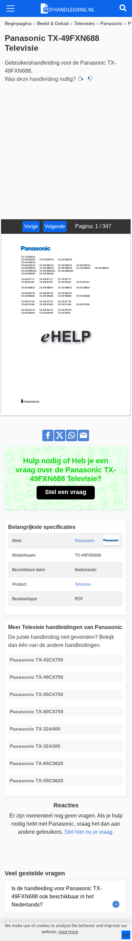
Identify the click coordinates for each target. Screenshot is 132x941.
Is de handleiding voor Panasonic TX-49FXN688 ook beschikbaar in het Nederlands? (57, 897)
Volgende (55, 226)
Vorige (31, 226)
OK (126, 935)
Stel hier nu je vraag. (89, 832)
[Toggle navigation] (10, 8)
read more (68, 932)
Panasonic (84, 540)
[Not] (90, 79)
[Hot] (80, 79)
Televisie (83, 584)
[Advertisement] (66, 150)
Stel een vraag (65, 492)
